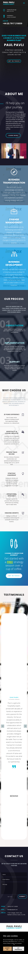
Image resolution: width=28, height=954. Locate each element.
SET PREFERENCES (18, 948)
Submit (22, 896)
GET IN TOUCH (14, 61)
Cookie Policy (20, 941)
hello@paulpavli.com (12, 909)
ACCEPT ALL (7, 948)
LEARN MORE (13, 135)
